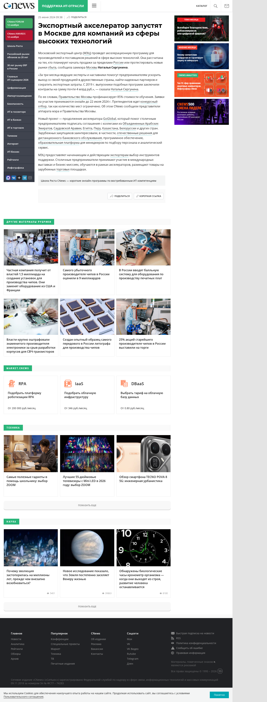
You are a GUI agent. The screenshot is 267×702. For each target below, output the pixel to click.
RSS (178, 638)
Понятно (219, 695)
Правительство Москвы (75, 97)
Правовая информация (190, 653)
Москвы (91, 67)
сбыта (52, 67)
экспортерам (119, 155)
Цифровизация (16, 87)
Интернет (13, 143)
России (118, 62)
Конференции (59, 639)
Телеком (12, 135)
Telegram (132, 658)
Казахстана (110, 128)
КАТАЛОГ (201, 6)
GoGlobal (109, 119)
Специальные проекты (65, 644)
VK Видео (132, 649)
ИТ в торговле (15, 127)
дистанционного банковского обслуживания (70, 138)
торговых (63, 169)
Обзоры (16, 653)
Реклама (96, 644)
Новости (16, 639)
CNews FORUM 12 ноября (15, 23)
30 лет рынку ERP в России (17, 67)
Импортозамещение (19, 95)
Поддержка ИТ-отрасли (63, 6)
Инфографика (15, 167)
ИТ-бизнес (13, 151)
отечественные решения (134, 133)
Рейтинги (13, 159)
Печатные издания (63, 663)
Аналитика (17, 644)
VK (128, 644)
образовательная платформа (59, 143)
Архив (15, 658)
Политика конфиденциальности (196, 643)
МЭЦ (87, 53)
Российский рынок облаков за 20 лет (18, 55)
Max (129, 639)
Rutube (131, 653)
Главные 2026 (17, 78)
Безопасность (15, 103)
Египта (87, 128)
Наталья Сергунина (124, 89)
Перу (97, 128)
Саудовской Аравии (67, 128)
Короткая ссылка (150, 196)
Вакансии (97, 649)
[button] (215, 6)
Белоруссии (128, 128)
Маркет (55, 649)
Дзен (130, 663)
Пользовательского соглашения (23, 696)
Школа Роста (15, 46)
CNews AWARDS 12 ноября (16, 35)
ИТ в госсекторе (16, 111)
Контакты (97, 653)
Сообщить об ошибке (189, 648)
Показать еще (87, 505)
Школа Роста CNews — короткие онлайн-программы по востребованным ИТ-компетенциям (98, 180)
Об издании (98, 639)
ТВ (52, 658)
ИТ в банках (14, 119)
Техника (56, 653)
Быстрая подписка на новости (195, 633)
